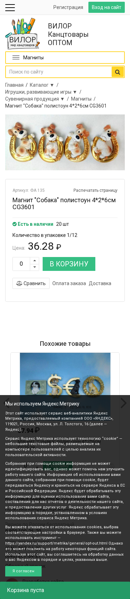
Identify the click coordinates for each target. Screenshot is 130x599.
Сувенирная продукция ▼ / (38, 99)
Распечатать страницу (95, 190)
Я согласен (23, 571)
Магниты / (84, 99)
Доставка (100, 283)
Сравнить (34, 283)
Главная (14, 85)
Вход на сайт (106, 7)
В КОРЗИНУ (69, 264)
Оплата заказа (69, 283)
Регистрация (68, 7)
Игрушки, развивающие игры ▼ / (44, 92)
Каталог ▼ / (45, 85)
